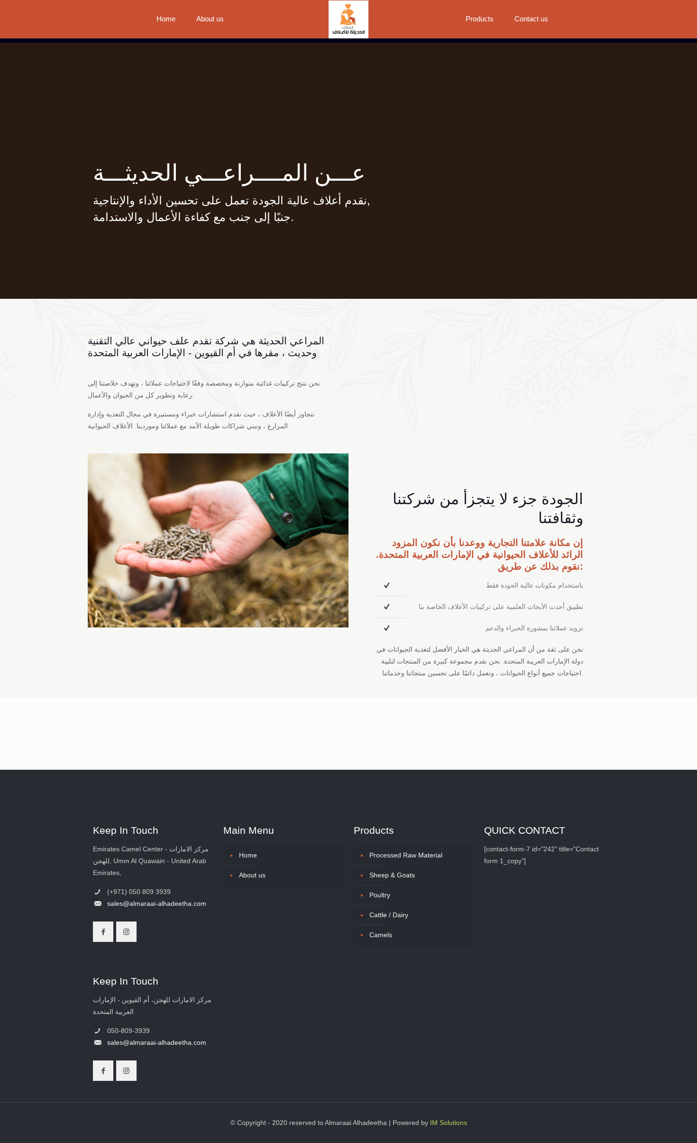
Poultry (379, 895)
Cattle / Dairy (388, 915)
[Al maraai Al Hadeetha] (348, 19)
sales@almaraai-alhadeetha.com (156, 903)
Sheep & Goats (392, 875)
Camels (380, 935)
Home (248, 855)
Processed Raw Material (405, 855)
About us (252, 875)
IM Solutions (448, 1122)
